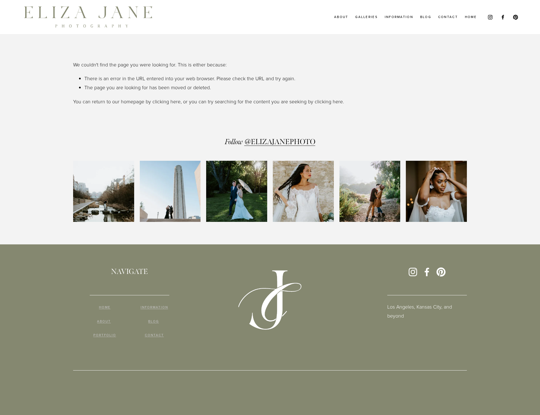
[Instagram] (490, 17)
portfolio (104, 335)
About (341, 17)
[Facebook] (503, 17)
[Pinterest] (515, 17)
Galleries (366, 17)
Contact (448, 17)
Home (471, 17)
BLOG (153, 321)
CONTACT (154, 335)
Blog (425, 17)
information (399, 17)
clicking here (166, 101)
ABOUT (104, 321)
